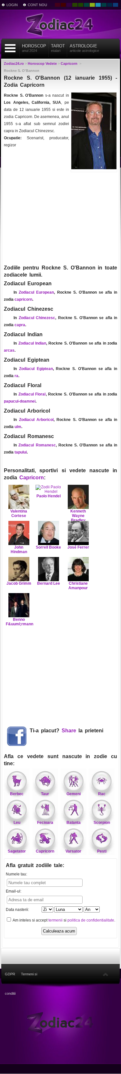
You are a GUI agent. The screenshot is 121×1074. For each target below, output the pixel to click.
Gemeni (73, 794)
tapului (21, 452)
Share (69, 730)
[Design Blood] (57, 5)
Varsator (73, 851)
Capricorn (31, 477)
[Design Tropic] (86, 5)
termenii (55, 920)
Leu (17, 822)
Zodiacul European (36, 292)
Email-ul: (13, 891)
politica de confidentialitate (90, 920)
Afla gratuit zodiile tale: (35, 865)
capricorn (23, 299)
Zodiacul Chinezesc (37, 318)
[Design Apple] (92, 5)
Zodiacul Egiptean (36, 368)
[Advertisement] (60, 217)
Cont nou (37, 5)
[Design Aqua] (98, 5)
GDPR (10, 974)
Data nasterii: (17, 909)
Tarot (58, 48)
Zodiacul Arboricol (36, 419)
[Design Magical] (69, 5)
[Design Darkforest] (74, 5)
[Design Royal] (109, 5)
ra (16, 376)
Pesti (101, 851)
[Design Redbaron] (63, 5)
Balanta (73, 822)
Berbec (17, 794)
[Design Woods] (80, 5)
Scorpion (102, 822)
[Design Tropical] (103, 5)
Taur (45, 794)
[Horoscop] (60, 1022)
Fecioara (45, 822)
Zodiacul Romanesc (36, 445)
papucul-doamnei (19, 401)
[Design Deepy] (115, 5)
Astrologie (84, 48)
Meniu (10, 48)
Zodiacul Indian (32, 343)
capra (20, 325)
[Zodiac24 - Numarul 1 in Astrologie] (61, 24)
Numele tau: (16, 874)
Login (12, 5)
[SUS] (105, 974)
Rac (102, 794)
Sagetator (17, 851)
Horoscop (34, 48)
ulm (18, 427)
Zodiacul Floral (32, 394)
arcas (9, 350)
